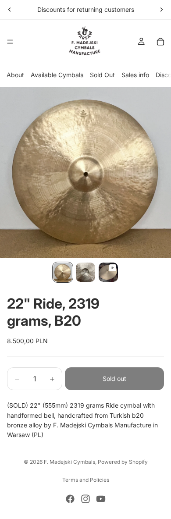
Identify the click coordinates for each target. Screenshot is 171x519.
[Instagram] (85, 499)
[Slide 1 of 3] (62, 272)
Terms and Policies (85, 479)
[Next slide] (161, 9)
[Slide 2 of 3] (85, 272)
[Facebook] (70, 499)
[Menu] (10, 42)
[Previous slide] (9, 9)
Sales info (135, 74)
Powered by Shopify (123, 462)
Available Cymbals (57, 74)
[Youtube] (101, 499)
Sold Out (102, 74)
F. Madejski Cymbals (69, 462)
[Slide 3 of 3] (108, 272)
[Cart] (160, 41)
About (15, 74)
